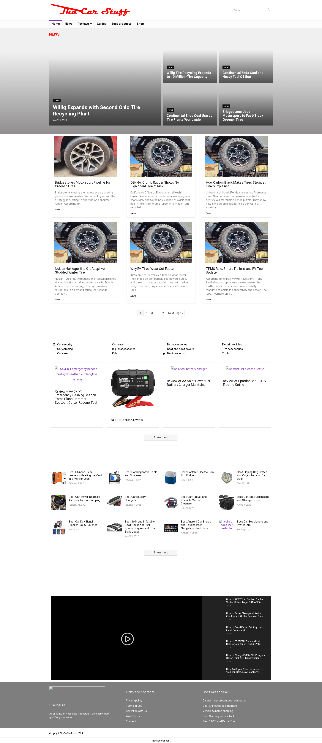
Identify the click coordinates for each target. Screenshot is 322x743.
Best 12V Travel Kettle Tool (219, 721)
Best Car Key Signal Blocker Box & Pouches (83, 523)
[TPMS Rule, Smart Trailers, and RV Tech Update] (236, 224)
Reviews (83, 24)
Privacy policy (134, 700)
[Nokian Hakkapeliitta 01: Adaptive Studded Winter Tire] (85, 224)
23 (163, 313)
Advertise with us (136, 710)
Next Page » (175, 313)
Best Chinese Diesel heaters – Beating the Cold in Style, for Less (85, 475)
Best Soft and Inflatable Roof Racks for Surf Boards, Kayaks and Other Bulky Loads (141, 526)
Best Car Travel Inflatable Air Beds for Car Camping (84, 498)
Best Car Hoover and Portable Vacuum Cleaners (194, 500)
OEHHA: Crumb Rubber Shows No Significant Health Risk (154, 184)
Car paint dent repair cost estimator (224, 700)
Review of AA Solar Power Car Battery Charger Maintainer (188, 383)
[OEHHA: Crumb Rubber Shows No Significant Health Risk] (161, 138)
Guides (101, 24)
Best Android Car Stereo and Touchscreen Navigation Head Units (196, 525)
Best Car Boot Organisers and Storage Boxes (253, 498)
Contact (131, 721)
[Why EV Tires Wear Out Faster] (161, 224)
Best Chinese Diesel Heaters (220, 705)
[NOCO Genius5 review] (133, 369)
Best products (121, 24)
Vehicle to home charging (218, 710)
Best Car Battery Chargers (135, 498)
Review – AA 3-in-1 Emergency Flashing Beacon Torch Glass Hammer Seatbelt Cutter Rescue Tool (76, 397)
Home (56, 24)
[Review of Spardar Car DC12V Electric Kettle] (245, 369)
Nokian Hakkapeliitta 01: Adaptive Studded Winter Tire (80, 270)
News (68, 24)
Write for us (133, 716)
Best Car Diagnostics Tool (218, 716)
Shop (140, 24)
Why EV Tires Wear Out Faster (152, 269)
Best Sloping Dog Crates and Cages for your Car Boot (252, 475)
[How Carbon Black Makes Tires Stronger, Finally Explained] (236, 138)
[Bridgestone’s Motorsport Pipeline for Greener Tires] (85, 138)
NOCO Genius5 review (127, 420)
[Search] (268, 10)
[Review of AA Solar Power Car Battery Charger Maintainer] (189, 369)
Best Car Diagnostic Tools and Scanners (141, 473)
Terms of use (134, 705)
